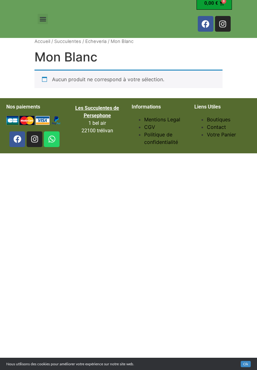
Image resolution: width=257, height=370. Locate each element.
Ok (245, 364)
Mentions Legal (162, 119)
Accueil (42, 41)
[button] (43, 19)
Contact (216, 127)
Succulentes (67, 41)
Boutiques (218, 119)
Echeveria (96, 41)
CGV (149, 127)
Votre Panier (221, 134)
